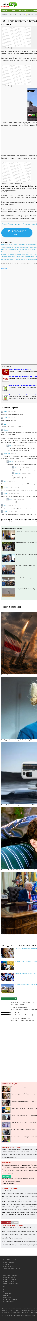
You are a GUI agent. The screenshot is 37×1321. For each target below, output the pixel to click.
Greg (5, 411)
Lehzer (11, 445)
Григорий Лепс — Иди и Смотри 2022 (22, 1002)
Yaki (5, 481)
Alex (5, 424)
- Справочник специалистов (11, 1268)
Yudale (6, 430)
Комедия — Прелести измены (19, 1007)
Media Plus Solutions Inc (28, 1315)
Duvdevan (7, 453)
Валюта (4, 14)
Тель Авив (21, 14)
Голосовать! (6, 1176)
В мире (13, 10)
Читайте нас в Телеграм (18, 233)
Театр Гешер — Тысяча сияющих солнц (22, 1020)
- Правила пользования (9, 1299)
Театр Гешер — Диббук (17, 1004)
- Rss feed (5, 1295)
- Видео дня (5, 1264)
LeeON (4, 1209)
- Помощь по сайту (8, 1301)
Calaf (5, 511)
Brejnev (6, 493)
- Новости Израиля (8, 1262)
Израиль (5, 10)
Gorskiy (4, 1191)
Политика (34, 10)
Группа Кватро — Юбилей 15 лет (20, 1018)
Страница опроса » (8, 1183)
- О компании (6, 1290)
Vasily (3, 1196)
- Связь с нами (6, 1292)
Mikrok (16, 467)
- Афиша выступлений (9, 1279)
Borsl (5, 418)
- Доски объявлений (8, 1277)
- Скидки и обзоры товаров (10, 1283)
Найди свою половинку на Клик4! (20, 369)
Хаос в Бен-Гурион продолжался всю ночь (15, 1238)
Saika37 (6, 487)
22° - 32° (30, 14)
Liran (3, 1193)
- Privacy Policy (6, 1297)
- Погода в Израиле (8, 1281)
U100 (5, 505)
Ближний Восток (23, 10)
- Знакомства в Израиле (9, 1275)
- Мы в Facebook (7, 1293)
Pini (3, 1214)
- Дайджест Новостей (9, 1266)
